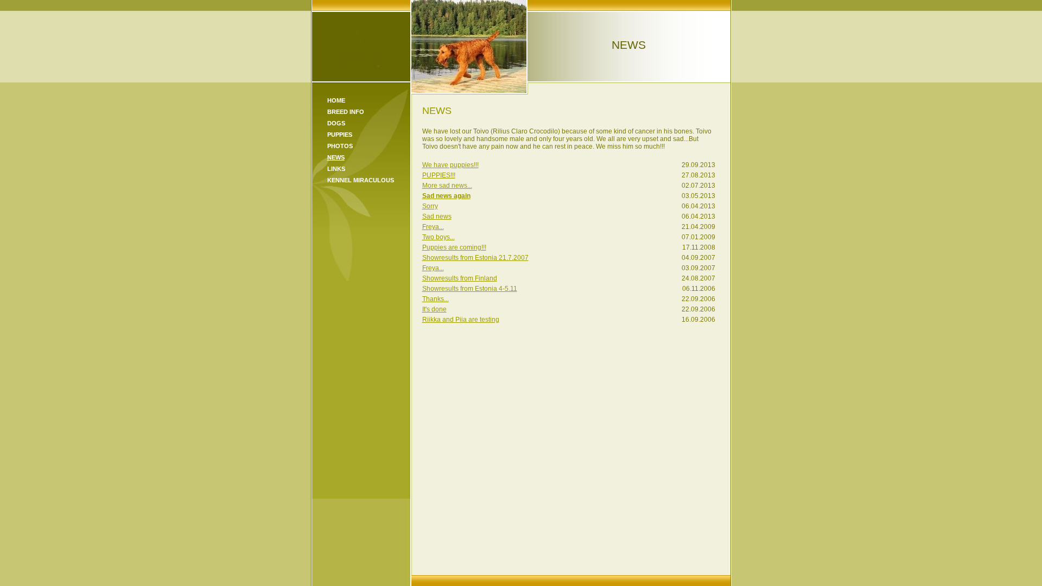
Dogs (336, 123)
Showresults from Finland (459, 278)
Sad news (437, 216)
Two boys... (438, 237)
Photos (340, 146)
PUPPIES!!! (438, 175)
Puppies (339, 134)
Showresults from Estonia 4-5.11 (469, 288)
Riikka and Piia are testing (460, 319)
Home (336, 100)
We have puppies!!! (450, 165)
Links (336, 168)
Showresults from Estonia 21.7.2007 (475, 258)
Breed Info (345, 112)
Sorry (430, 206)
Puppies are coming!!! (454, 247)
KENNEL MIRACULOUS (360, 180)
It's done (434, 309)
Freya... (433, 227)
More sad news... (447, 185)
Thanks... (435, 299)
